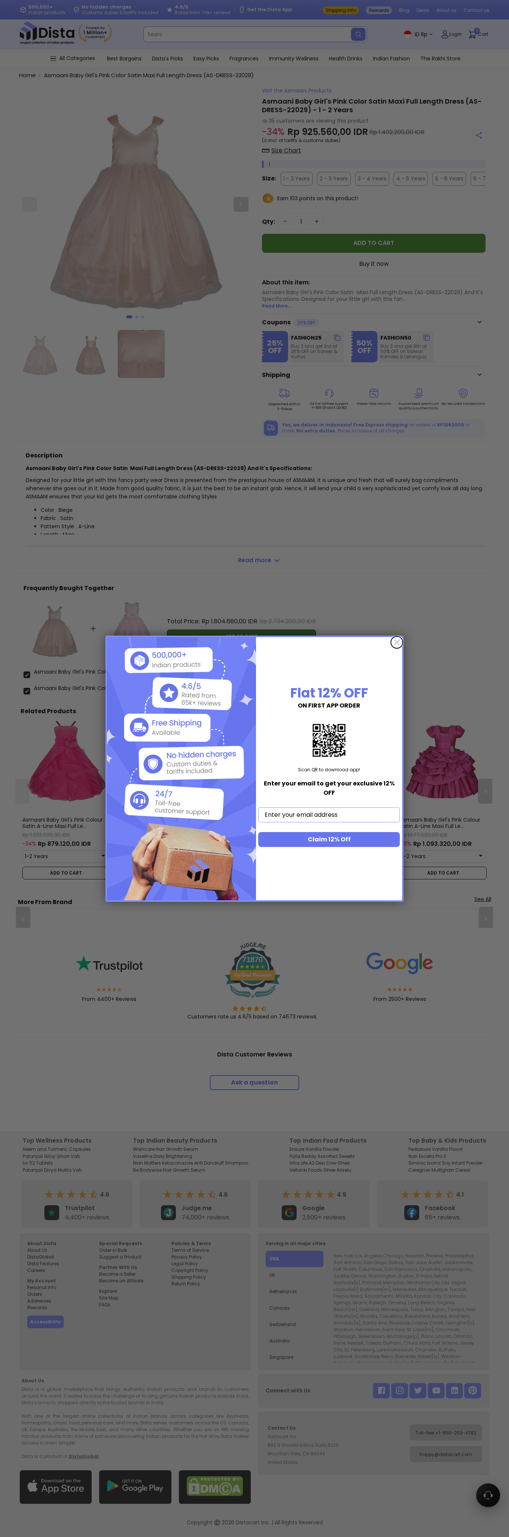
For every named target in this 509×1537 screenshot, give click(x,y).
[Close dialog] (397, 642)
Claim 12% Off (329, 839)
